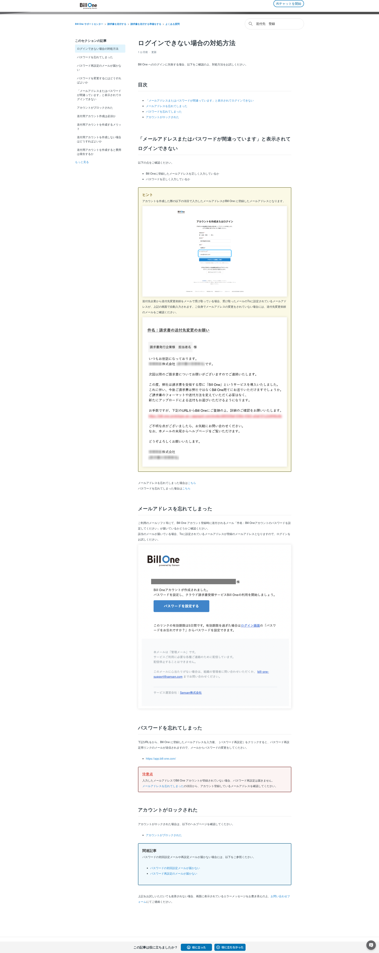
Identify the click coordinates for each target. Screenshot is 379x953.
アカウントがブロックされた (95, 107)
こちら (192, 483)
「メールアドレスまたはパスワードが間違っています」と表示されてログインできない (99, 95)
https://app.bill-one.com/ (161, 758)
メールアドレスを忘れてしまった (166, 106)
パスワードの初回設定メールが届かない (175, 868)
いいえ (230, 947)
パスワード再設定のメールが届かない (99, 67)
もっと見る (82, 162)
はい (196, 947)
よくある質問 (172, 24)
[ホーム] (88, 6)
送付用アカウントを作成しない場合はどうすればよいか (99, 139)
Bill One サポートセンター (89, 24)
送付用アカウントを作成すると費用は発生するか (99, 152)
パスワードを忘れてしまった (95, 57)
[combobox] (274, 23)
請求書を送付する (116, 24)
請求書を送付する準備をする (145, 24)
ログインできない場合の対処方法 (97, 48)
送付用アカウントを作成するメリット (99, 126)
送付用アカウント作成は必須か (96, 116)
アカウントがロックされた (162, 117)
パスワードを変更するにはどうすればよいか (99, 80)
